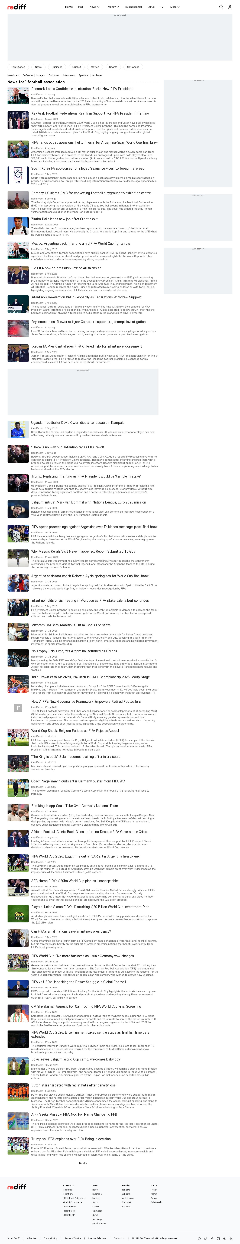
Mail (80, 6)
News (93, 6)
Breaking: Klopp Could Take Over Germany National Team (74, 806)
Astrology (97, 1219)
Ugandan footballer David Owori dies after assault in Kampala (77, 423)
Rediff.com (145, 1238)
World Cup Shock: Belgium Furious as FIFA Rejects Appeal (75, 731)
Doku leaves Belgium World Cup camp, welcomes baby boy (75, 1059)
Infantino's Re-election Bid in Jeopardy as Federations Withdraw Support (86, 297)
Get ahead (133, 67)
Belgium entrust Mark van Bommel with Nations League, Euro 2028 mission (88, 502)
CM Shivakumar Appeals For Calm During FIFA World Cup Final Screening (86, 1007)
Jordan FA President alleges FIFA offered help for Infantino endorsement (86, 346)
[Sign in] (229, 7)
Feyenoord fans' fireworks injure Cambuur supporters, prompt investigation (88, 322)
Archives (97, 75)
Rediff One (68, 1194)
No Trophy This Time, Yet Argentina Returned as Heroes (74, 651)
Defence (28, 75)
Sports (113, 67)
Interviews (69, 75)
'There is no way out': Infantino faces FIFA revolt (67, 447)
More (173, 6)
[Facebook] (212, 1238)
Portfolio (126, 1206)
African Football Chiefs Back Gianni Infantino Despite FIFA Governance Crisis (89, 832)
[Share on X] (205, 1238)
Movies (95, 67)
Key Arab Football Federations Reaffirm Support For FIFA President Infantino (90, 113)
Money (112, 6)
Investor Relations (97, 1238)
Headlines (13, 75)
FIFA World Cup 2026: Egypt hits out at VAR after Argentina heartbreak (85, 856)
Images (40, 75)
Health (154, 1190)
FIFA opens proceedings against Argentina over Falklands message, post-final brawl (94, 527)
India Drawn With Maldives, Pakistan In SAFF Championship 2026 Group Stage (90, 677)
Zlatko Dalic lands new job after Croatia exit (64, 219)
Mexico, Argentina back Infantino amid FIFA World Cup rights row (80, 244)
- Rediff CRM (69, 1211)
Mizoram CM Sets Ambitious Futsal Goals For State (71, 625)
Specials (84, 75)
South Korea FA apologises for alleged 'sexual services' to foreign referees (87, 168)
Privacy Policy (50, 1238)
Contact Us (119, 1238)
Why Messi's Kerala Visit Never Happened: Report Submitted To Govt (84, 551)
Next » (83, 1163)
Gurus (151, 6)
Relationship (157, 1202)
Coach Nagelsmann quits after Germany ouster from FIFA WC (78, 781)
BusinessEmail (133, 6)
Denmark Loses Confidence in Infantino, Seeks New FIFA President (82, 89)
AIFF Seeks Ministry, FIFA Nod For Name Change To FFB (74, 1114)
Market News (128, 1198)
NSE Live (126, 1194)
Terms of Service (73, 1238)
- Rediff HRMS (69, 1206)
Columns (54, 75)
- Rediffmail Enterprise (73, 1198)
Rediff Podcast (99, 1223)
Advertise (31, 1238)
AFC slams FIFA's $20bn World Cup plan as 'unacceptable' (75, 881)
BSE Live (126, 1190)
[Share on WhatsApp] (199, 1238)
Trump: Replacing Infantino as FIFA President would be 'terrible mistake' (86, 476)
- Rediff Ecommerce (72, 1202)
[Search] (221, 7)
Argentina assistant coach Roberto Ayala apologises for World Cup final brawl (90, 576)
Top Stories (18, 67)
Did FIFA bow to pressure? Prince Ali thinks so (66, 268)
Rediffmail (68, 1190)
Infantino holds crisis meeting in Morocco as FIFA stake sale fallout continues (90, 601)
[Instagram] (218, 1238)
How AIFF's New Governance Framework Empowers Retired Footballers (86, 702)
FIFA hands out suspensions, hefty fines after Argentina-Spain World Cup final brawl (94, 143)
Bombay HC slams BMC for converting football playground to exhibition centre (91, 193)
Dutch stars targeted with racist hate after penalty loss (73, 1085)
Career (154, 1198)
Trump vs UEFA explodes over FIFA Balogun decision (71, 1139)
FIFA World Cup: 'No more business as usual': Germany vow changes (82, 956)
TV (161, 6)
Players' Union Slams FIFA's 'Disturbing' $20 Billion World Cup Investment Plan (90, 907)
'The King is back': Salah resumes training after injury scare (75, 757)
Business (57, 67)
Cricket (76, 67)
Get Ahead (97, 1211)
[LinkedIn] (231, 1238)
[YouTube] (224, 1238)
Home (69, 6)
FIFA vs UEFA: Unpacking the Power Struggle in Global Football (78, 982)
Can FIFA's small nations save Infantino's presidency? (71, 931)
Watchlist (126, 1202)
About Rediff (14, 1238)
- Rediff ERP (68, 1215)
